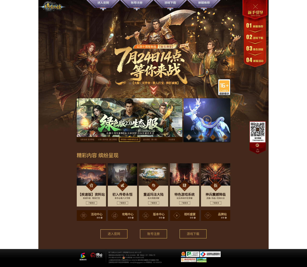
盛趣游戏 (83, 257)
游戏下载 (193, 234)
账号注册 (153, 234)
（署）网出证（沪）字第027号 (145, 255)
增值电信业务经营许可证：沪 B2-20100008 (122, 255)
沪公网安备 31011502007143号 (134, 257)
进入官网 (114, 234)
